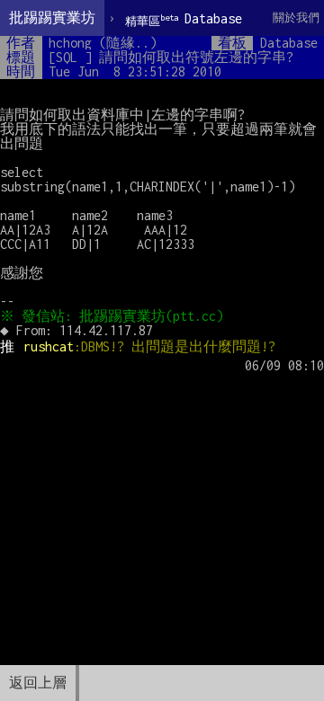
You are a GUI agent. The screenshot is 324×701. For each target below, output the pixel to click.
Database (183, 19)
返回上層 (38, 682)
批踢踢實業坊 (52, 17)
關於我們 (296, 17)
